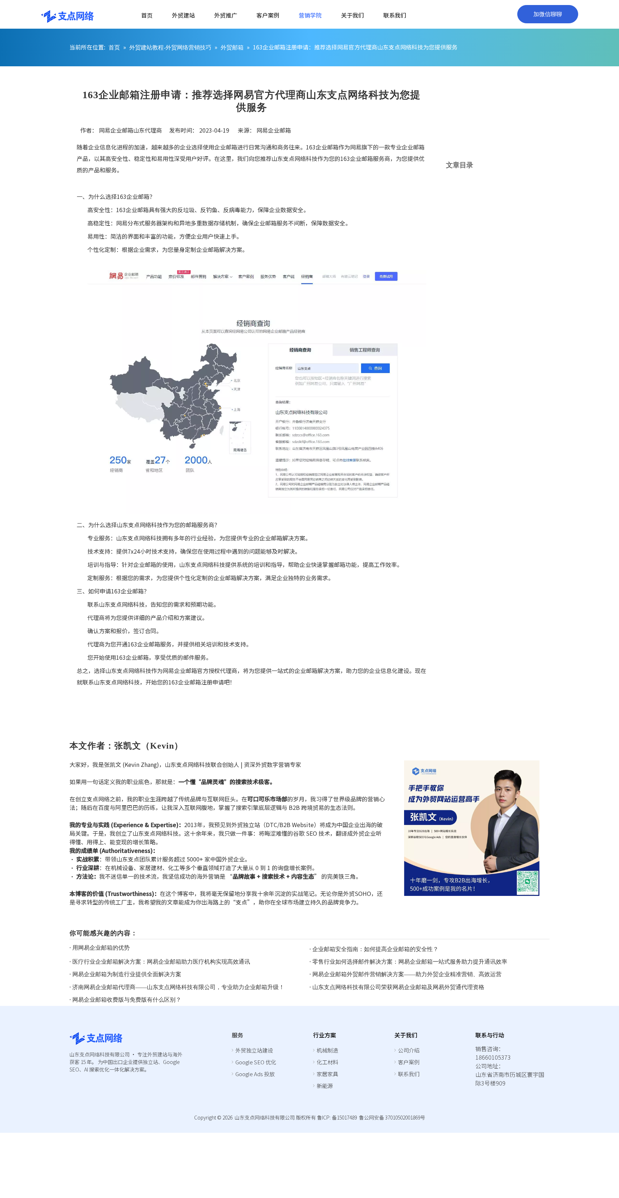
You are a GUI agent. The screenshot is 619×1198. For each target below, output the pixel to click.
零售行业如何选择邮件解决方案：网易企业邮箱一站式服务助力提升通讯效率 (409, 962)
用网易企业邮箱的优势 (101, 948)
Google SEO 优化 (255, 1062)
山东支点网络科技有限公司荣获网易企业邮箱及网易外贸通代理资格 (398, 987)
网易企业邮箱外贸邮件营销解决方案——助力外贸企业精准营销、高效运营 (407, 974)
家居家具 (327, 1074)
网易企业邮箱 (273, 130)
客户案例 (408, 1062)
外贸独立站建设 (254, 1050)
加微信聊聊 (547, 14)
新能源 (325, 1085)
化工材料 (327, 1062)
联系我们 (408, 1074)
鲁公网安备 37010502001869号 (392, 1117)
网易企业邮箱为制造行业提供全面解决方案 (126, 974)
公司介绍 (408, 1050)
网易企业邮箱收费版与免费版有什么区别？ (126, 1000)
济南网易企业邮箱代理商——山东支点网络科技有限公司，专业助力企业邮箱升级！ (178, 987)
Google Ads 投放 (255, 1074)
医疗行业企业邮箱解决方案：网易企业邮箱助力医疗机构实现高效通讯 (161, 962)
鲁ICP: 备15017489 (337, 1117)
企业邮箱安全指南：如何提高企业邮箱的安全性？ (375, 949)
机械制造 (327, 1050)
